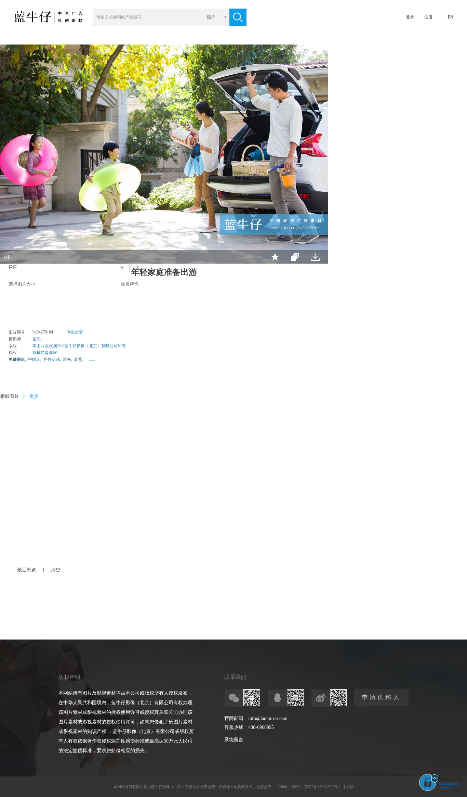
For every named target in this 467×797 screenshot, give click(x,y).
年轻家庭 (17, 359)
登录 (410, 17)
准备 (67, 359)
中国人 (34, 359)
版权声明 (69, 677)
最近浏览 (26, 569)
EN (450, 17)
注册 (428, 17)
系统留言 (233, 739)
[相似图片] (295, 257)
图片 (211, 17)
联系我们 (235, 677)
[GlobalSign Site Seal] (440, 789)
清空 (56, 569)
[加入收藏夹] (275, 257)
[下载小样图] (315, 257)
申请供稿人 (381, 697)
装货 (78, 359)
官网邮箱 (233, 718)
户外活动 (51, 359)
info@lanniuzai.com (268, 718)
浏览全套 (75, 332)
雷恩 (36, 339)
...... (92, 359)
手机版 (348, 787)
